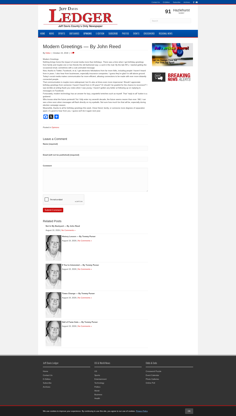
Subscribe (176, 2)
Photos (125, 33)
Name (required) (50, 144)
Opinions (87, 33)
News (51, 33)
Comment (47, 166)
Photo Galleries (152, 379)
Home (42, 33)
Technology (99, 383)
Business (98, 394)
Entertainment (100, 379)
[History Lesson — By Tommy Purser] (53, 248)
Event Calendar (152, 375)
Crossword (149, 33)
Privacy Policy (142, 411)
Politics (97, 387)
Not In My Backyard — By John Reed (63, 226)
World (96, 391)
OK (189, 411)
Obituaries (74, 33)
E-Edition (166, 2)
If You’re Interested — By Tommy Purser (80, 265)
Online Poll (150, 383)
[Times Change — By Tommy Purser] (53, 305)
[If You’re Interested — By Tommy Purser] (53, 276)
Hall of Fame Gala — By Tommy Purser (80, 322)
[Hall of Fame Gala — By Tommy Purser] (53, 333)
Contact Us (156, 2)
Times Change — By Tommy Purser (78, 293)
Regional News (165, 33)
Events (136, 33)
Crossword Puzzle (153, 371)
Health (97, 398)
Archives (187, 2)
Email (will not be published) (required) (61, 155)
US (95, 371)
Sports (61, 33)
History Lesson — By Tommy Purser (78, 236)
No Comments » (68, 230)
